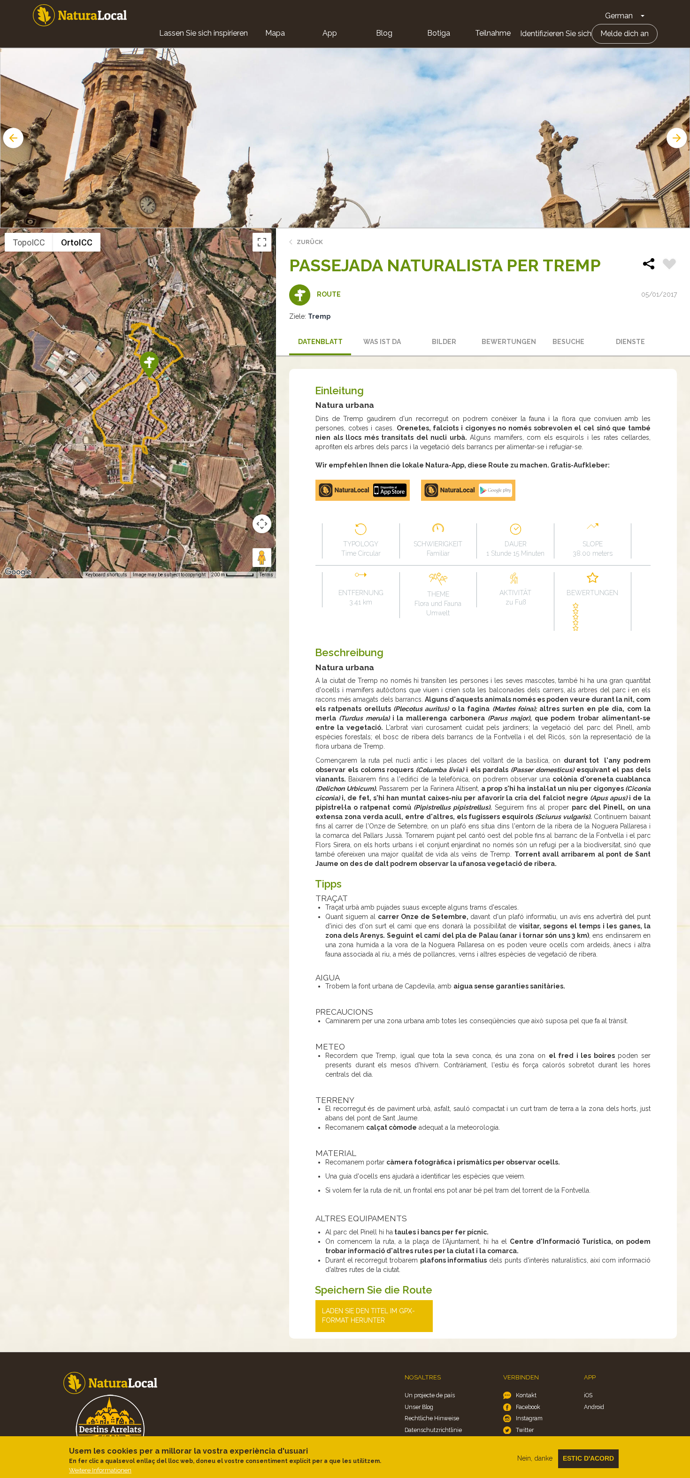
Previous (12, 138)
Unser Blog (419, 1406)
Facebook (528, 1406)
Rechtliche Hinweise (432, 1418)
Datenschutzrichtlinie (433, 1429)
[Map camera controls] (262, 523)
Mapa (275, 33)
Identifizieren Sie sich (555, 33)
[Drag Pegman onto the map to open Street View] (262, 557)
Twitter (525, 1429)
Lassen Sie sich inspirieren (203, 33)
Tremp (319, 316)
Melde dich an (624, 33)
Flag (669, 265)
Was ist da (382, 341)
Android (594, 1406)
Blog (384, 33)
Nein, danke (534, 1458)
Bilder (444, 341)
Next (678, 138)
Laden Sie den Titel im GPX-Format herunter (368, 1315)
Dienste (630, 341)
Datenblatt (320, 341)
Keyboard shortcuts (106, 574)
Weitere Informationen (100, 1470)
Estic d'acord (588, 1458)
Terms (266, 574)
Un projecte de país (430, 1395)
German (619, 15)
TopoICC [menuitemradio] (29, 242)
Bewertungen (509, 341)
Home (80, 15)
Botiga (438, 33)
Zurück (310, 241)
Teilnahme (493, 33)
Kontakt (526, 1395)
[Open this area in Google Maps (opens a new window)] (17, 572)
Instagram (529, 1418)
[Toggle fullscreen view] (262, 242)
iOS (588, 1395)
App (329, 33)
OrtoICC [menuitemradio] (76, 242)
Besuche (568, 341)
